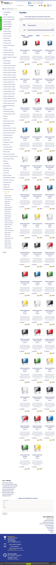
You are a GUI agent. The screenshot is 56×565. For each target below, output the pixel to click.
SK (34, 3)
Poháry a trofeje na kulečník (10, 70)
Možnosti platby (50, 527)
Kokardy (5, 118)
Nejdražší (38, 35)
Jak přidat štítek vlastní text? (9, 487)
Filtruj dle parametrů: (32, 25)
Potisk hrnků (6, 170)
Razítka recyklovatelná (9, 220)
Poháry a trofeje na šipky (9, 91)
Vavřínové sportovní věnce (9, 113)
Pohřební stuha (7, 139)
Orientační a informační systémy (10, 156)
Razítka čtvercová (8, 213)
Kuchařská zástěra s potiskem (10, 130)
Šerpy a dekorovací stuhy (9, 121)
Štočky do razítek (8, 197)
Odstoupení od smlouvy (48, 522)
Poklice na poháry (7, 36)
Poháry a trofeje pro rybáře (9, 84)
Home (16, 1)
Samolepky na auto (8, 168)
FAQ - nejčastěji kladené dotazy (9, 484)
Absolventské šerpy (8, 135)
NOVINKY (6, 14)
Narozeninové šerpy (8, 137)
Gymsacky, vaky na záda (9, 180)
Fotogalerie (51, 530)
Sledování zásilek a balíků (8, 492)
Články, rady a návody (7, 482)
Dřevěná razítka (7, 236)
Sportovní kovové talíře (9, 52)
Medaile (5, 47)
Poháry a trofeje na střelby (9, 86)
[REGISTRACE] (42, 5)
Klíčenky (5, 161)
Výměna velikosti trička (7, 494)
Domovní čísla (7, 151)
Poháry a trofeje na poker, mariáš (11, 79)
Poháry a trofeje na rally (9, 82)
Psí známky (6, 163)
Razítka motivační (8, 232)
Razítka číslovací (8, 211)
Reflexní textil (7, 184)
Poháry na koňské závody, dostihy (9, 106)
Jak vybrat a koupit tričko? (8, 489)
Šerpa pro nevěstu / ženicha (10, 128)
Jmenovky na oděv (8, 149)
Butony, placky (7, 165)
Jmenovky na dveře (8, 147)
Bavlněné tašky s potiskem (9, 177)
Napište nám (39, 1)
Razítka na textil (7, 234)
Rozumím (28, 563)
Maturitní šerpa (7, 125)
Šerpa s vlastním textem (9, 123)
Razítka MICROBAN (8, 209)
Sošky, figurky (7, 38)
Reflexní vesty (7, 187)
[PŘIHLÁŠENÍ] (40, 5)
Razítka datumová (8, 215)
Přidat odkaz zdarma (29, 1)
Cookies (52, 532)
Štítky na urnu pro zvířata (9, 154)
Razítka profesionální (8, 207)
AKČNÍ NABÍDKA (7, 12)
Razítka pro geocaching (9, 222)
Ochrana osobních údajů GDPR (47, 523)
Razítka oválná (7, 205)
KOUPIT (28, 64)
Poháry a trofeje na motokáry (10, 72)
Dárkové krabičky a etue (9, 54)
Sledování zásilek (34, 1)
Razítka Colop (10, 8)
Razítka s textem (7, 226)
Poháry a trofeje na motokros (10, 74)
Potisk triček (6, 172)
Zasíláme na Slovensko (23, 1)
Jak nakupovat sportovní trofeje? (10, 486)
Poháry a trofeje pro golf (9, 96)
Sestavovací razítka (8, 228)
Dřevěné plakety (7, 60)
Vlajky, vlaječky (7, 63)
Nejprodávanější (46, 35)
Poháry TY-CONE (7, 31)
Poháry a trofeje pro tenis (9, 103)
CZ (32, 3)
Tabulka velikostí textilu (7, 490)
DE (35, 3)
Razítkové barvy (7, 201)
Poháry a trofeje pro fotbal (9, 93)
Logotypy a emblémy (8, 50)
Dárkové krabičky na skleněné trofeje (10, 58)
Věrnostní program (49, 525)
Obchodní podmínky (49, 520)
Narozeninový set (7, 182)
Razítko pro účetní (8, 245)
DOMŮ (5, 8)
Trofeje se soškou (7, 43)
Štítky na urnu (7, 144)
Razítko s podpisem (8, 247)
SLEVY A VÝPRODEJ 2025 (9, 17)
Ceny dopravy (50, 528)
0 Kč (48, 5)
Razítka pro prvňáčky (8, 224)
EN (37, 3)
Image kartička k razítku (9, 238)
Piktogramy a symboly (8, 142)
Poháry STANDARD (8, 24)
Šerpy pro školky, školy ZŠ (9, 132)
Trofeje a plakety (7, 40)
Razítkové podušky (8, 195)
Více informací (51, 562)
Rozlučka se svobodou (8, 189)
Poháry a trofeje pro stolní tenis (10, 100)
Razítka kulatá (7, 203)
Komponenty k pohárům (9, 111)
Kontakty (42, 1)
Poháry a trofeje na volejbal (9, 89)
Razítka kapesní (7, 218)
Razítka (15, 8)
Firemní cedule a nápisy (9, 158)
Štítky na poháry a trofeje (9, 45)
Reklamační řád (50, 518)
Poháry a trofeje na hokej (9, 67)
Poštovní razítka (7, 240)
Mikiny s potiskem (7, 175)
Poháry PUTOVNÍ (7, 33)
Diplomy (5, 116)
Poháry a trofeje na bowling (9, 65)
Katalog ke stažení (6, 495)
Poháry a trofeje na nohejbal (10, 77)
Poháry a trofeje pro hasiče (9, 98)
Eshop (19, 1)
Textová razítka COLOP (9, 199)
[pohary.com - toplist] (4, 252)
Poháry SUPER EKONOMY (9, 19)
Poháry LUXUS (7, 28)
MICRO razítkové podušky (9, 230)
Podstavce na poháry (8, 109)
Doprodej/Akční (26, 37)
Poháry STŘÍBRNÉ (7, 26)
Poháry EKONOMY (7, 21)
